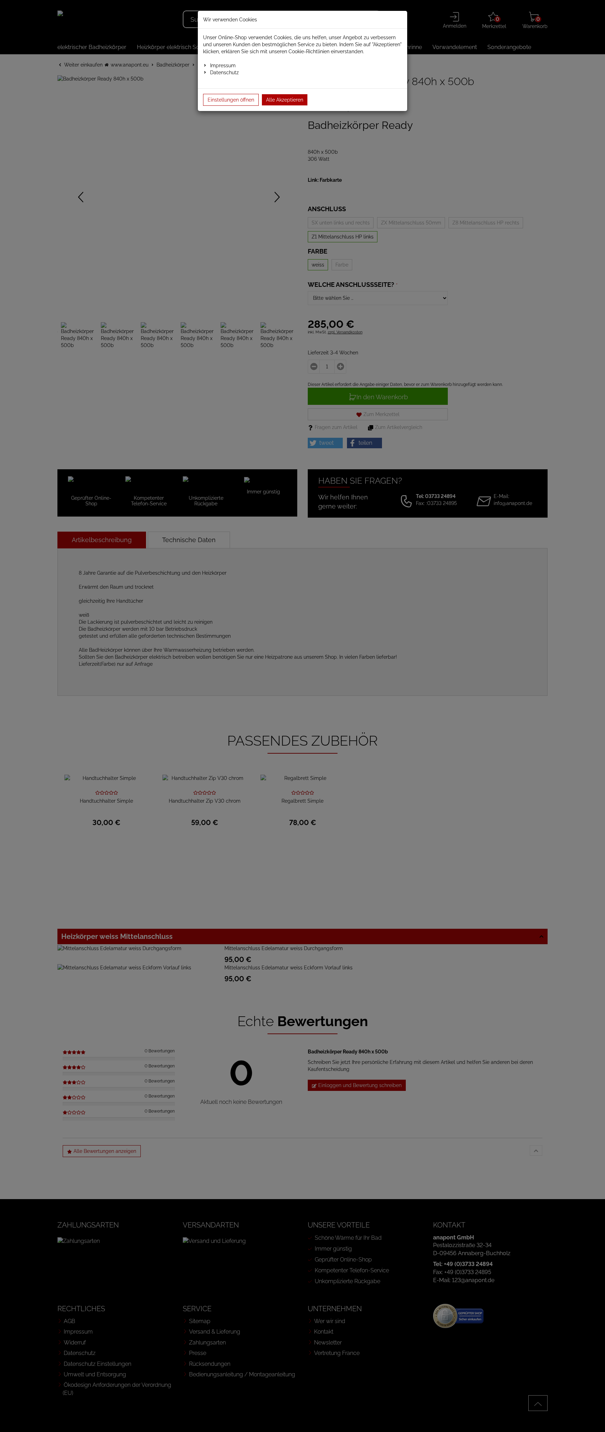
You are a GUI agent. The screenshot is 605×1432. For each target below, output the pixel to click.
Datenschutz (224, 72)
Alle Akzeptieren (284, 100)
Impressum (223, 65)
